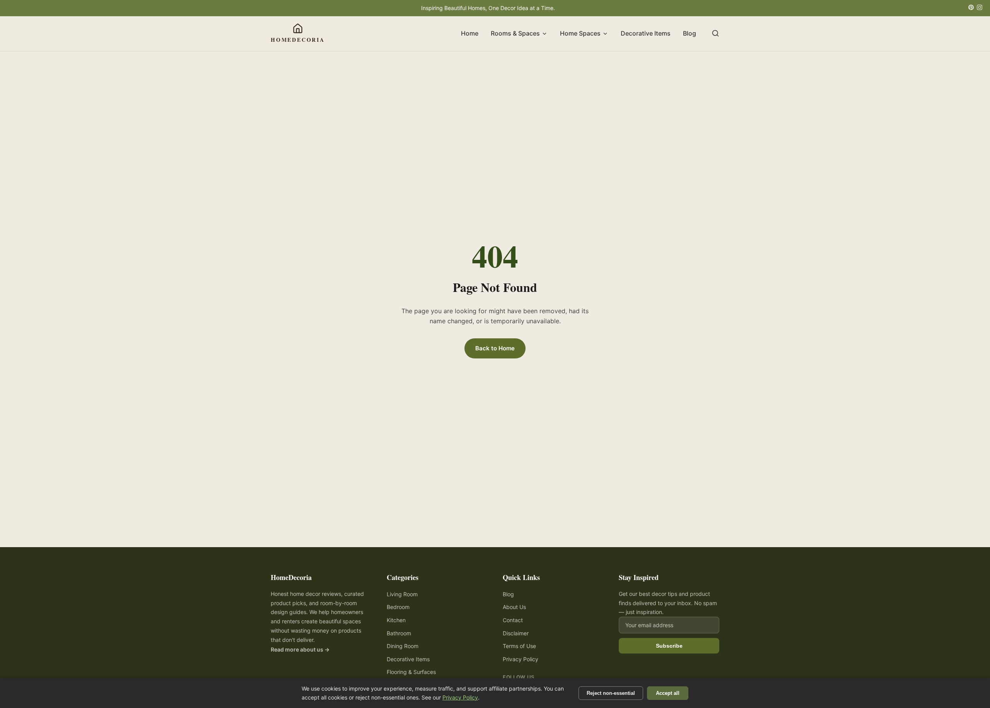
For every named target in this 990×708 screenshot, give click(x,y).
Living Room (402, 594)
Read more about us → (300, 649)
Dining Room (402, 646)
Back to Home (495, 348)
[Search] (715, 33)
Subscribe (669, 646)
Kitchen (396, 620)
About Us (514, 607)
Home (469, 34)
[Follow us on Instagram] (979, 8)
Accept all (667, 693)
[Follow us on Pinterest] (971, 8)
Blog (689, 34)
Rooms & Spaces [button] (515, 34)
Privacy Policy (520, 659)
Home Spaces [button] (580, 34)
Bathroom (399, 633)
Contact (513, 620)
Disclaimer (516, 633)
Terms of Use (519, 646)
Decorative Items (646, 34)
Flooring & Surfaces (411, 672)
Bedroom (398, 607)
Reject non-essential (611, 693)
